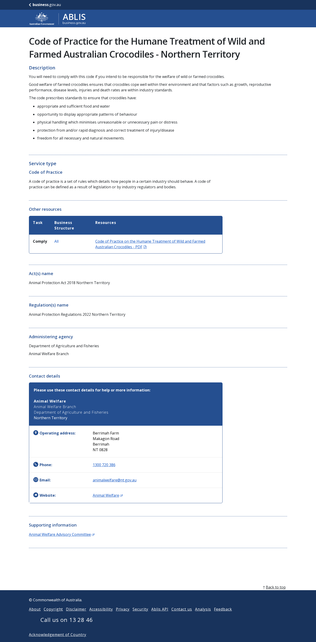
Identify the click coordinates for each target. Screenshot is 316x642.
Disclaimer (76, 609)
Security (140, 609)
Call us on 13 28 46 (66, 619)
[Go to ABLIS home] (57, 18)
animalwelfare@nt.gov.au (114, 480)
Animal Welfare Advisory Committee (61, 534)
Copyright (53, 609)
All (56, 241)
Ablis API (159, 609)
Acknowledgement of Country (57, 634)
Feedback (223, 609)
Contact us (181, 609)
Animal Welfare (108, 495)
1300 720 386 (104, 464)
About (35, 609)
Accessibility (101, 609)
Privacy (123, 609)
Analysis (203, 609)
